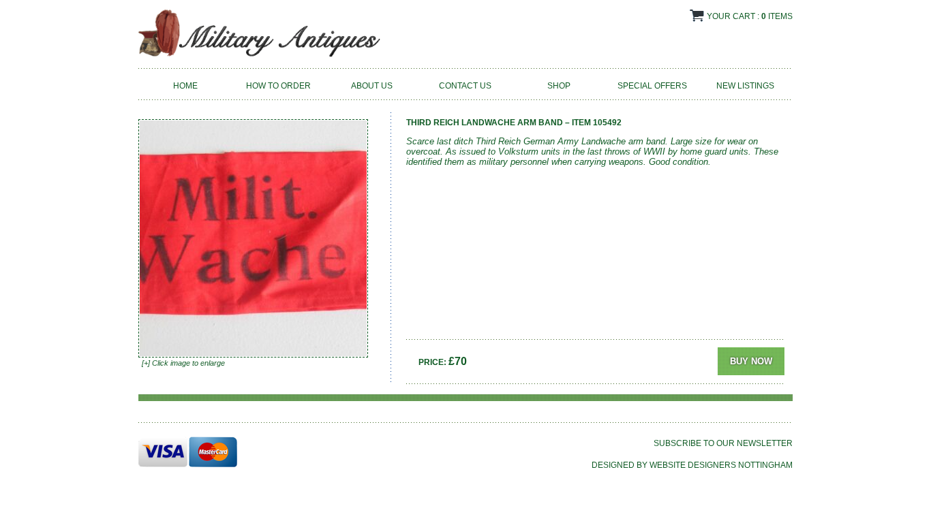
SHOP (558, 86)
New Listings (745, 86)
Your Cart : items (750, 16)
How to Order (278, 86)
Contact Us (465, 86)
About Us (372, 86)
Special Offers (652, 86)
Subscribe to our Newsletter (723, 443)
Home (185, 86)
